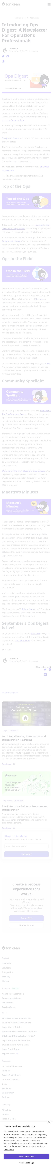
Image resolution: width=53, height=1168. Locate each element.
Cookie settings (26, 1163)
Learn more (9, 1149)
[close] (49, 1122)
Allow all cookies (26, 1156)
